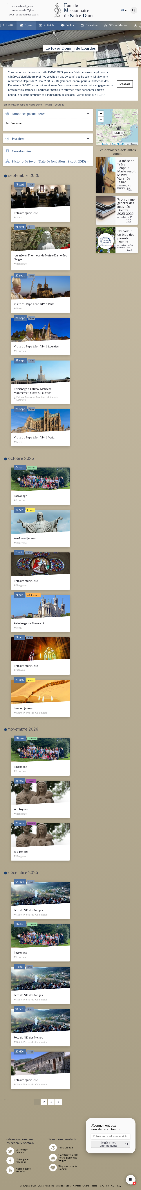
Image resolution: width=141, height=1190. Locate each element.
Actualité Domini (121, 187)
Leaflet (105, 143)
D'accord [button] (125, 83)
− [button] (101, 119)
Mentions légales (63, 1185)
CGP (113, 1185)
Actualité (8, 25)
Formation (91, 25)
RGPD (101, 1185)
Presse (94, 1185)
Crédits (85, 1185)
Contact (77, 1185)
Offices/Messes (118, 25)
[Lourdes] (117, 127)
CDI (107, 1185)
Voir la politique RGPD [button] (90, 95)
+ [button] (101, 113)
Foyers (28, 25)
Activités (49, 25)
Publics (70, 25)
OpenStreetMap (119, 143)
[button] (110, 1144)
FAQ (119, 1185)
